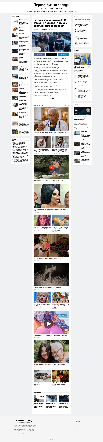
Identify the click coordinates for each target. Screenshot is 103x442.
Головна (35, 16)
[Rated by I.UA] (78, 428)
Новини (30, 11)
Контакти (78, 419)
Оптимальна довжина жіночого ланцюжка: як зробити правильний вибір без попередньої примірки (23, 22)
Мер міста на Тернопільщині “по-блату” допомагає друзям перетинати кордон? (79, 68)
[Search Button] (91, 1)
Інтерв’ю (71, 11)
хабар (50, 95)
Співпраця (78, 421)
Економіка (50, 11)
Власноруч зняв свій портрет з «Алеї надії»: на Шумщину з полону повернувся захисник (82, 43)
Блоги (75, 11)
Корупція (56, 11)
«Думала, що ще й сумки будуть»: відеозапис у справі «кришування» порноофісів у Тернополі (24, 52)
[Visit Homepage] (51, 6)
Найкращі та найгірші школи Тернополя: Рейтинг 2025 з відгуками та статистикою (84, 82)
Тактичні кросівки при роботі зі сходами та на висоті (23, 84)
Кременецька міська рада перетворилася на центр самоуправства (82, 96)
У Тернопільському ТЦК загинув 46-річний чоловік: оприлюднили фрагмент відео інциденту (23, 44)
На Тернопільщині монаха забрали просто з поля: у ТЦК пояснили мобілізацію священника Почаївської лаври (82, 25)
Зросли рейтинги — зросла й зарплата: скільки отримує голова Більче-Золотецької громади (24, 124)
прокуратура (45, 95)
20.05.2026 (61, 409)
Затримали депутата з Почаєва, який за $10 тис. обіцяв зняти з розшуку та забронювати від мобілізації (20, 156)
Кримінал (61, 11)
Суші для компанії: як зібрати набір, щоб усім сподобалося (23, 29)
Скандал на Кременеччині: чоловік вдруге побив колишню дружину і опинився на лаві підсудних (24, 91)
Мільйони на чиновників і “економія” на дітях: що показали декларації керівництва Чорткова (82, 35)
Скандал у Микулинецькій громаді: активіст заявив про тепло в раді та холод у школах (86, 154)
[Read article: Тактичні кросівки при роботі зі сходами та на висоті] (15, 84)
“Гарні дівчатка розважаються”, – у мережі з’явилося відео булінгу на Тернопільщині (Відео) (84, 76)
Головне (36, 401)
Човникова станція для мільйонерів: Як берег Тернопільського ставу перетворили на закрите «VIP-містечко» (24, 77)
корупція (38, 16)
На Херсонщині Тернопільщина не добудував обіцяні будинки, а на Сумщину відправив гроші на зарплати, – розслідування (85, 135)
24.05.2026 (48, 409)
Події (34, 11)
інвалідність (40, 95)
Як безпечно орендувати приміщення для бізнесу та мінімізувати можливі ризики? (24, 36)
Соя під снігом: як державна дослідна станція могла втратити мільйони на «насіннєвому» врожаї (23, 69)
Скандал (66, 11)
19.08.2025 (51, 29)
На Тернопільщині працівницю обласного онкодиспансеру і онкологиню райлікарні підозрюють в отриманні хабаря (20, 160)
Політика (45, 11)
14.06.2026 (36, 409)
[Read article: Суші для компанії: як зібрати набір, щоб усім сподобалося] (15, 29)
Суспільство (39, 11)
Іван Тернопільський (43, 29)
